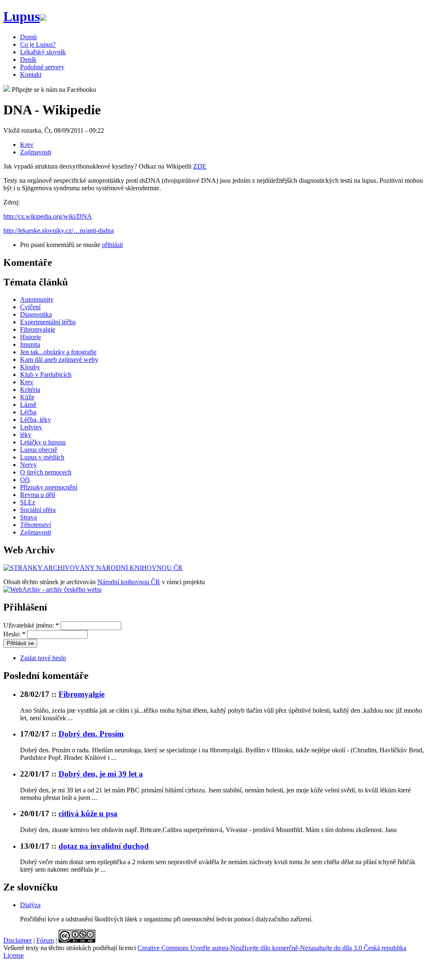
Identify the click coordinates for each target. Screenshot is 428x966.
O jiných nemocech (45, 472)
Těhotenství (35, 524)
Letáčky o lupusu (43, 442)
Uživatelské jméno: (31, 625)
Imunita (30, 344)
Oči (25, 479)
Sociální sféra (38, 509)
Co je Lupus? (38, 44)
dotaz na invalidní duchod (104, 846)
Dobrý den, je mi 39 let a (101, 773)
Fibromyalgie (37, 329)
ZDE (199, 166)
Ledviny (31, 427)
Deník (28, 59)
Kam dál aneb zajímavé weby (59, 359)
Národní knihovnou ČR (128, 581)
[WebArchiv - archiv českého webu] (52, 589)
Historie (30, 336)
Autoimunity (37, 299)
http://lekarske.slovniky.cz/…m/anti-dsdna (58, 230)
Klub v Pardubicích (45, 374)
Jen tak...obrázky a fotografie (58, 352)
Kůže (27, 397)
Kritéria (30, 389)
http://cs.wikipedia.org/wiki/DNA (47, 216)
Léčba (28, 412)
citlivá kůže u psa (88, 813)
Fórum (45, 940)
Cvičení (30, 306)
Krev (26, 144)
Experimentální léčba (48, 321)
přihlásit (112, 244)
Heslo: (14, 634)
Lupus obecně (38, 449)
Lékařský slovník (43, 51)
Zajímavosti (35, 152)
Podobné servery (42, 67)
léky (25, 434)
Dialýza (30, 904)
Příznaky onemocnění (48, 487)
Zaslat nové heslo (43, 657)
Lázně (28, 404)
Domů (28, 36)
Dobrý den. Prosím (91, 733)
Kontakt (30, 74)
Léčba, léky (35, 419)
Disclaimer (17, 940)
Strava (28, 517)
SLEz (27, 502)
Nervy (28, 464)
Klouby (30, 367)
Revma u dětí (37, 494)
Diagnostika (36, 314)
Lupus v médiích (42, 457)
